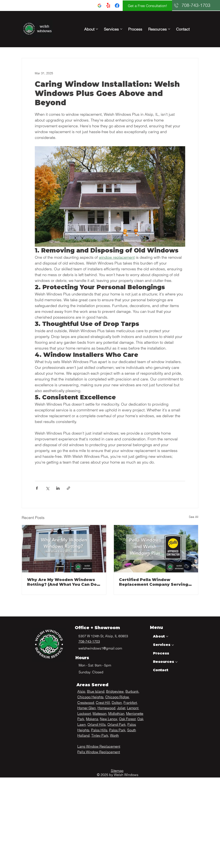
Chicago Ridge (117, 697)
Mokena (92, 719)
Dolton (117, 702)
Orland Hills (96, 724)
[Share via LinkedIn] (58, 488)
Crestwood (85, 702)
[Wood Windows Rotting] (64, 548)
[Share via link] (68, 488)
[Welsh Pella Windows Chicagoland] (156, 548)
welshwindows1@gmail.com (100, 648)
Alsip (81, 691)
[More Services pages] (121, 29)
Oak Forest (127, 719)
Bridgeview (115, 691)
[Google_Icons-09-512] (99, 6)
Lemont (132, 708)
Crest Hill (103, 702)
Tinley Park (99, 735)
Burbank (132, 691)
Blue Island (95, 691)
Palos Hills (99, 730)
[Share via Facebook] (37, 488)
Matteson (100, 713)
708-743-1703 (89, 641)
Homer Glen (86, 708)
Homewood (106, 708)
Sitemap (117, 770)
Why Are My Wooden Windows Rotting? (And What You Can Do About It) (62, 582)
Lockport (84, 713)
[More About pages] (97, 29)
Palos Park (117, 730)
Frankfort (130, 702)
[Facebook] (117, 6)
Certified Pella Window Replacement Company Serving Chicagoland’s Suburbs (153, 582)
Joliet (121, 708)
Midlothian (116, 713)
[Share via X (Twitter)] (47, 488)
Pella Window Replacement (98, 752)
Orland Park (116, 724)
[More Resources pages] (169, 29)
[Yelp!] (108, 6)
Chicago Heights (90, 697)
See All (193, 517)
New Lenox (108, 719)
